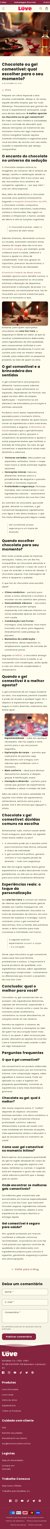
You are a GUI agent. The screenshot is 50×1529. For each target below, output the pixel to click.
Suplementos (9, 1405)
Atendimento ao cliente (14, 1438)
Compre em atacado (8, 1467)
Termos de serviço (18, 1525)
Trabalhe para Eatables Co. (16, 1491)
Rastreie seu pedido (12, 1433)
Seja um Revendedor (12, 1460)
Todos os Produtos (11, 1411)
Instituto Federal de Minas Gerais (22, 272)
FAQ (4, 1427)
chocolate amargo (12, 249)
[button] (3, 8)
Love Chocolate (10, 1389)
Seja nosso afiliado (11, 1485)
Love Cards (7, 1394)
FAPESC (18, 655)
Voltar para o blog (27, 1269)
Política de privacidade (37, 1521)
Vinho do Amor (9, 1400)
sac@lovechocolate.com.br (16, 1443)
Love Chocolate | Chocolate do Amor (28, 1517)
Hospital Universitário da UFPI (31, 201)
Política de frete (35, 1525)
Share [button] (8, 90)
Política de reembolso (15, 1521)
